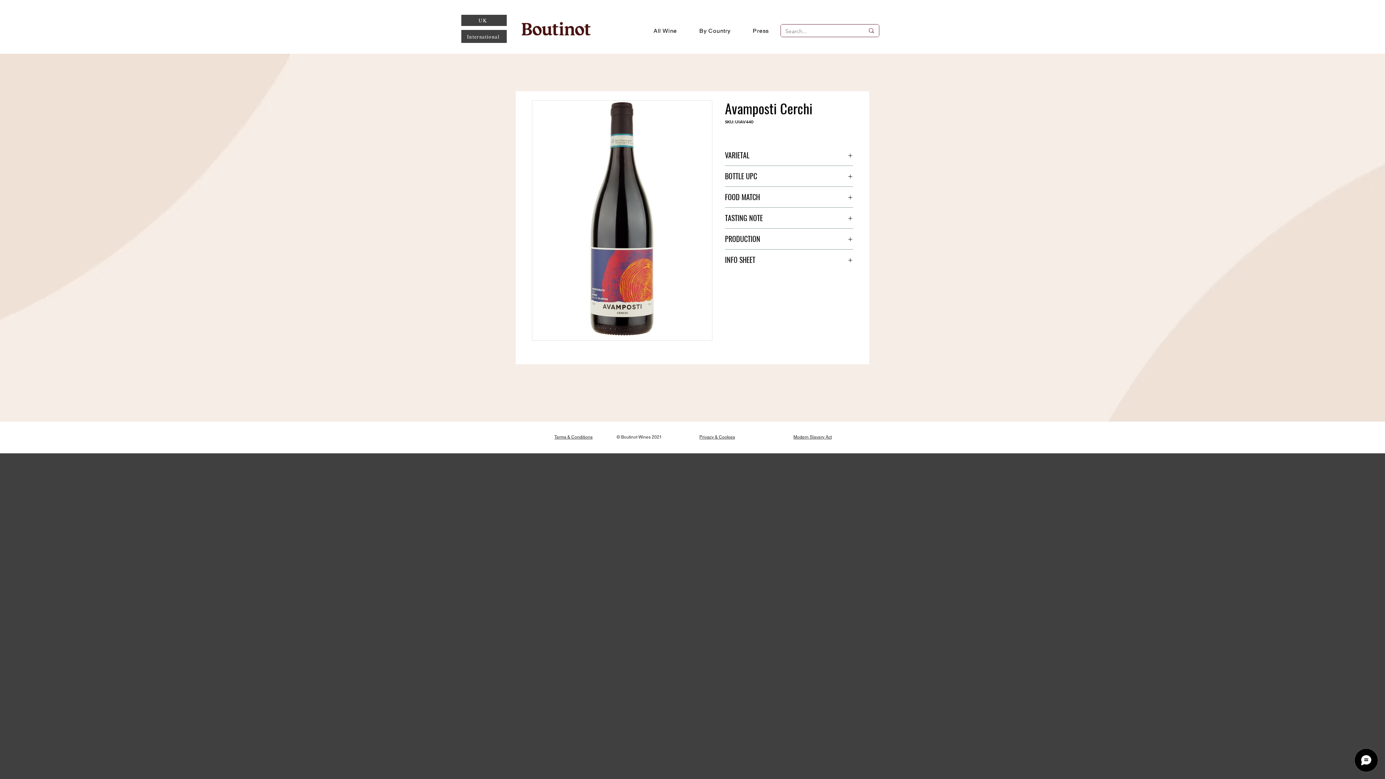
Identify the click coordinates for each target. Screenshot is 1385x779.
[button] (715, 30)
